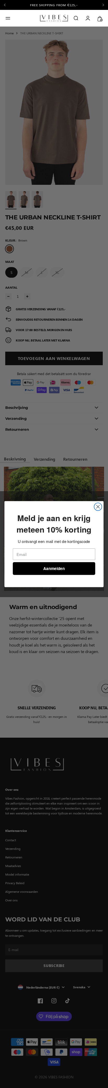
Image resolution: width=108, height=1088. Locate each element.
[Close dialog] (98, 506)
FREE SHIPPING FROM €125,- (54, 5)
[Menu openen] (7, 18)
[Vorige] (8, 5)
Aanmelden (54, 568)
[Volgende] (103, 5)
